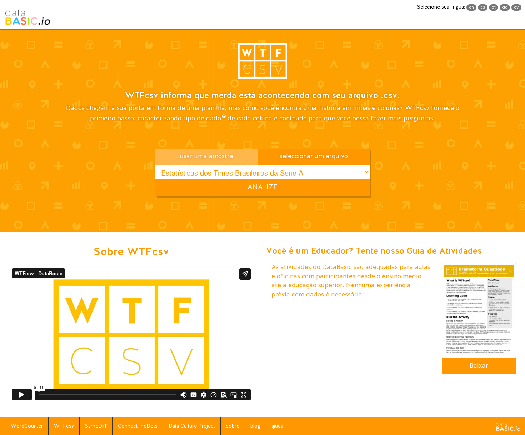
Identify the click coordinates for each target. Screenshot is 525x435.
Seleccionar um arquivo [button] (314, 156)
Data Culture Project (192, 426)
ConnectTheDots (138, 426)
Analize (263, 187)
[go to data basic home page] (508, 426)
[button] (262, 63)
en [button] (471, 7)
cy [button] (516, 7)
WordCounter (27, 426)
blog (255, 426)
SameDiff (96, 426)
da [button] (505, 7)
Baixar (479, 365)
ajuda (277, 426)
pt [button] (493, 7)
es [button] (482, 7)
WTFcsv (64, 426)
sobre (232, 426)
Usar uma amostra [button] (206, 156)
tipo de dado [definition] (202, 118)
